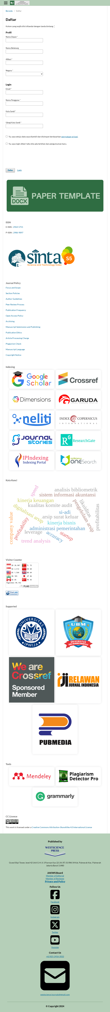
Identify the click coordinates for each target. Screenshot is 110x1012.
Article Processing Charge (17, 338)
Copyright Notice (13, 355)
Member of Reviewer (55, 878)
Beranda (9, 11)
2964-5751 (18, 227)
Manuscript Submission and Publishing (23, 327)
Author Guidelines (14, 299)
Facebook (55, 902)
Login (19, 170)
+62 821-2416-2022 (55, 956)
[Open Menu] (6, 3)
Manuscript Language (15, 349)
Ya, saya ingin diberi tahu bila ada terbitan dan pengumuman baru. (37, 144)
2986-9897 (18, 232)
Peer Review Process (15, 304)
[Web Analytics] (12, 594)
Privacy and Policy (55, 881)
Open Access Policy (14, 315)
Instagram (55, 917)
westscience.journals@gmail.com (55, 994)
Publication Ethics (14, 332)
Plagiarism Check (13, 344)
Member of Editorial (55, 875)
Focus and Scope (13, 287)
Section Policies (13, 293)
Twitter (55, 932)
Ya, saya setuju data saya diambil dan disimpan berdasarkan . (43, 136)
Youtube (55, 947)
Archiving (10, 321)
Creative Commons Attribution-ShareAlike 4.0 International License (62, 827)
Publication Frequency (16, 310)
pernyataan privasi (69, 136)
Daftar (10, 170)
